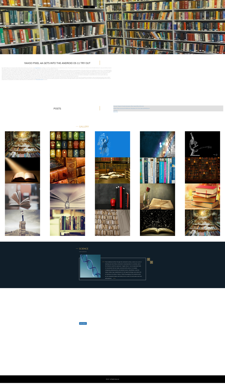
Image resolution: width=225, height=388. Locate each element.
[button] (148, 259)
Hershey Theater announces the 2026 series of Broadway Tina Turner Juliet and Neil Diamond (131, 108)
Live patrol (115, 110)
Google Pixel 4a (38, 67)
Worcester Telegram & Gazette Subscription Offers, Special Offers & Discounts (128, 106)
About (101, 7)
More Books (83, 323)
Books (112, 7)
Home (89, 7)
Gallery (124, 7)
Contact (135, 7)
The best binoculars (39, 79)
